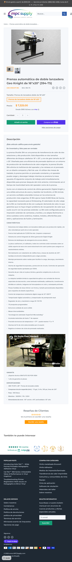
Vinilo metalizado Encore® (50, 464)
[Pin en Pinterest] (57, 87)
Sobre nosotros (45, 492)
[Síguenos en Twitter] (8, 537)
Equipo (42, 480)
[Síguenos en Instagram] (12, 537)
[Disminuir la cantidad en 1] (18, 115)
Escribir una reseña (36, 422)
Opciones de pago (11, 525)
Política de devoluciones (14, 512)
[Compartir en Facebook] (53, 87)
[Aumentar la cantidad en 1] (28, 115)
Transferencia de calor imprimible (53, 474)
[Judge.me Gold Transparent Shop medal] (45, 449)
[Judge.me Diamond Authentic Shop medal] (37, 449)
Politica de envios (11, 509)
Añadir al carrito (21, 122)
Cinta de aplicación (47, 483)
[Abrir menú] (5, 14)
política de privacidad (13, 515)
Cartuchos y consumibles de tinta (53, 477)
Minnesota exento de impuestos (17, 522)
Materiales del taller (47, 489)
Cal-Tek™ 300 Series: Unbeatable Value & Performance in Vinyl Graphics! (17, 474)
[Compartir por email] (64, 87)
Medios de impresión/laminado (52, 470)
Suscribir (45, 523)
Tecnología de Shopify (12, 556)
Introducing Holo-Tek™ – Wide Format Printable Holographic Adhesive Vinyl (16, 466)
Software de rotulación (48, 486)
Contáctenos (9, 506)
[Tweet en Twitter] (60, 87)
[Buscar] (64, 14)
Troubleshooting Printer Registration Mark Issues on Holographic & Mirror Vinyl (15, 481)
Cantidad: (11, 115)
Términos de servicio (12, 518)
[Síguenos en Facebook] (5, 537)
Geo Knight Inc (13, 88)
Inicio (6, 24)
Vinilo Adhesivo (45, 467)
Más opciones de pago (51, 127)
